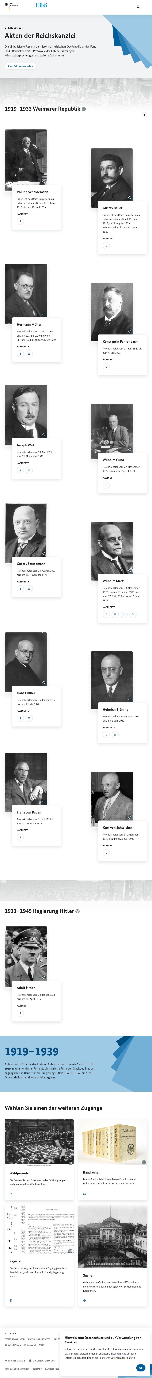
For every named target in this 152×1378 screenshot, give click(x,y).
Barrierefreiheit (54, 1368)
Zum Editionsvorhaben (21, 66)
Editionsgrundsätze (39, 1339)
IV (133, 614)
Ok (140, 1368)
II (29, 353)
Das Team (58, 1339)
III (124, 614)
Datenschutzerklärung (122, 1357)
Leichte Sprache (16, 1360)
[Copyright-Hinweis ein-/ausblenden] (84, 109)
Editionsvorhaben (15, 1339)
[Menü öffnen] (145, 7)
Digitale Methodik (34, 1344)
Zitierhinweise (13, 1344)
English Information (44, 1360)
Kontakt (37, 1368)
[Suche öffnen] (138, 7)
